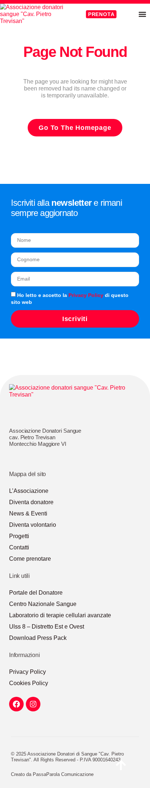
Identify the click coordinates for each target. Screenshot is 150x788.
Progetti (19, 536)
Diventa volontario (32, 525)
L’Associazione (28, 491)
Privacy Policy (85, 295)
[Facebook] (16, 704)
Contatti (19, 547)
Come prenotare (30, 559)
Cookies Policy (28, 683)
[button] (142, 14)
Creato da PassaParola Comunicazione (52, 774)
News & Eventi (28, 513)
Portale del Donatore (36, 593)
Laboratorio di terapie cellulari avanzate (60, 615)
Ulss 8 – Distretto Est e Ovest (46, 626)
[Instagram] (33, 704)
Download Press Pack (38, 638)
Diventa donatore (31, 502)
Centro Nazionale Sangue (42, 604)
